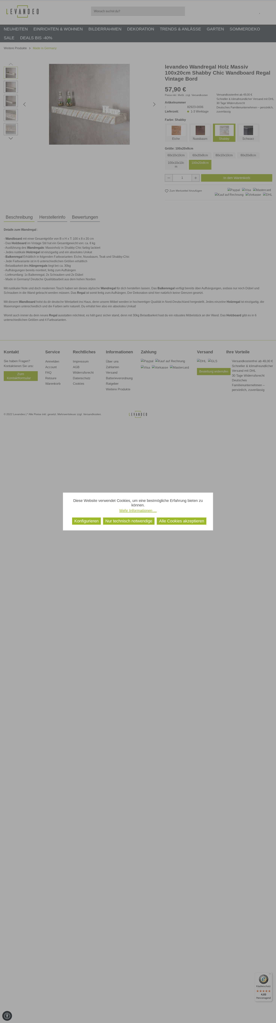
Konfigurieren (86, 521)
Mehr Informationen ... (138, 510)
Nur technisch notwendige (128, 521)
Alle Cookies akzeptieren (181, 521)
